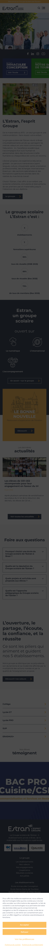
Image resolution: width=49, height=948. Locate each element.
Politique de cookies (13, 945)
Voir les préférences (24, 939)
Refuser (24, 932)
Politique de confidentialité (32, 945)
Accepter (24, 925)
